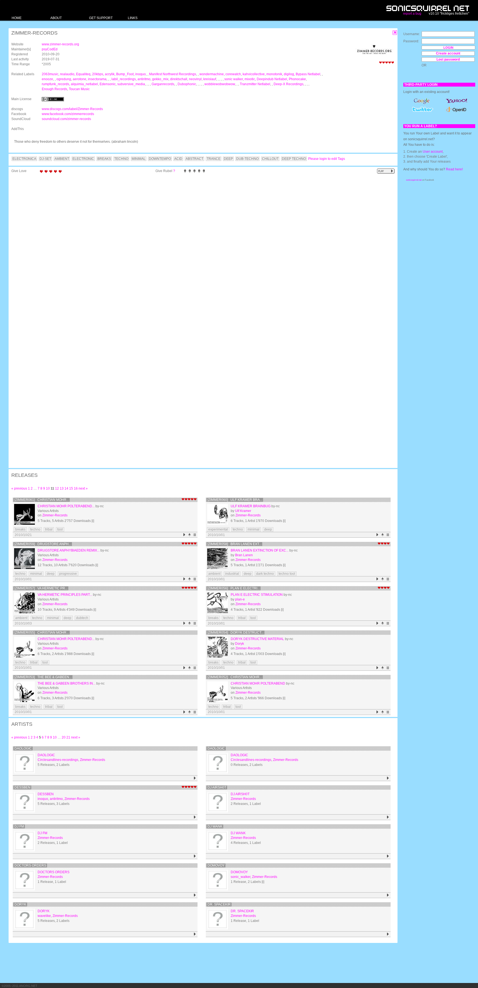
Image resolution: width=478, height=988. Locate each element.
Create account (448, 53)
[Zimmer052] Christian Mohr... (234, 677)
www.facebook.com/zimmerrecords (68, 114)
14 (66, 488)
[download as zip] (189, 534)
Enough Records (54, 89)
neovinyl (195, 79)
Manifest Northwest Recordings (172, 74)
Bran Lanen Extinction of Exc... (260, 550)
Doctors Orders (30, 865)
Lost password (448, 59)
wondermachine (211, 74)
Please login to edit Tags (326, 159)
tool (60, 529)
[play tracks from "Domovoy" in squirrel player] (388, 895)
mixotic (250, 79)
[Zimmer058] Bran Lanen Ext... (234, 544)
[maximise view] (395, 32)
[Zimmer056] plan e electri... (233, 588)
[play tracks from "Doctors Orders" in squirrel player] (195, 895)
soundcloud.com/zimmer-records (66, 119)
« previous (19, 488)
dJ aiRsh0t (216, 787)
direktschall (178, 79)
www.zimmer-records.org (60, 44)
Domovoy (216, 865)
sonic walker (233, 79)
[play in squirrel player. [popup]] (386, 171)
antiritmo (143, 79)
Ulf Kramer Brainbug (251, 506)
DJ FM (19, 826)
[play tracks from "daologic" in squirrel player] (195, 778)
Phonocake (297, 79)
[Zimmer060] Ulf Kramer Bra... (234, 500)
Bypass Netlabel (308, 74)
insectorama (97, 79)
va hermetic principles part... (65, 595)
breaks (20, 529)
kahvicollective (254, 74)
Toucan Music (79, 89)
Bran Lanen (244, 555)
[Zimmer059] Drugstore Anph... (42, 544)
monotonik (274, 74)
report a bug (412, 13)
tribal (49, 529)
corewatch (233, 74)
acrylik (110, 74)
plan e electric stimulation (257, 595)
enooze (47, 79)
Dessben (22, 787)
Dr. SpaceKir (219, 904)
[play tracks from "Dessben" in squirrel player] (195, 817)
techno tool (287, 574)
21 (68, 737)
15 (71, 488)
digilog (289, 74)
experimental (218, 529)
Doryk (239, 644)
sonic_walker (240, 877)
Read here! (454, 169)
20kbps (97, 74)
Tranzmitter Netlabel (255, 84)
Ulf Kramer (243, 511)
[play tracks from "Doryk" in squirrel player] (195, 934)
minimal (253, 529)
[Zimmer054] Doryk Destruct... (235, 633)
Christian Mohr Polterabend (258, 683)
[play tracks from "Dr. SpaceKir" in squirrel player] (388, 934)
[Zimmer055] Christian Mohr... (41, 633)
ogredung (63, 79)
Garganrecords (163, 84)
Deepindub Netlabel (272, 79)
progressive (68, 574)
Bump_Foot (125, 74)
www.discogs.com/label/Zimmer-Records (72, 109)
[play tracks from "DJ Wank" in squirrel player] (388, 856)
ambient (214, 574)
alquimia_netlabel (84, 84)
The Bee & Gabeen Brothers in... (66, 683)
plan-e (240, 599)
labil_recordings (123, 79)
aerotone (79, 79)
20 (64, 737)
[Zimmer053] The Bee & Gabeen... (43, 677)
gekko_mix (160, 79)
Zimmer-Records (54, 515)
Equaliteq (83, 74)
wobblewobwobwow (219, 84)
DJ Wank (214, 826)
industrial (232, 574)
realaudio (67, 74)
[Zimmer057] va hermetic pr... (40, 588)
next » (83, 488)
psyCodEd (50, 49)
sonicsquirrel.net (414, 180)
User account (433, 152)
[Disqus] (200, 248)
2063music (50, 74)
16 (76, 488)
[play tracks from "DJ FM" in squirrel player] (195, 856)
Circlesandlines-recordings (58, 760)
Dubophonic (187, 84)
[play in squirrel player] (24, 514)
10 (48, 488)
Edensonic (108, 84)
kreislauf (209, 79)
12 (57, 488)
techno (35, 529)
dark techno (265, 574)
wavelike (44, 916)
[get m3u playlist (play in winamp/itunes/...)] (195, 534)
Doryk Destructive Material (257, 639)
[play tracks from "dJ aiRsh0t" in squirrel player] (388, 817)
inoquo (140, 74)
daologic (23, 748)
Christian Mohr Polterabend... (66, 506)
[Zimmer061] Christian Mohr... (41, 500)
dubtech (82, 618)
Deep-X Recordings (288, 84)
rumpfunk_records (55, 84)
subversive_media (131, 84)
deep (268, 529)
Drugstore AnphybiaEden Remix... (69, 550)
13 (62, 488)
